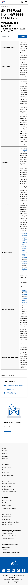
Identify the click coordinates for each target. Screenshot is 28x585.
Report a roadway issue (9, 524)
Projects (5, 481)
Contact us (6, 514)
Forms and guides (7, 470)
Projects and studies (8, 489)
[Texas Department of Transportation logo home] (8, 2)
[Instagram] (18, 570)
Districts (4, 451)
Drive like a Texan (7, 500)
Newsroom (5, 459)
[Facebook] (23, 570)
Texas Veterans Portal (8, 538)
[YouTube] (8, 570)
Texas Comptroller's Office (10, 533)
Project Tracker (6, 486)
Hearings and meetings (8, 484)
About (4, 448)
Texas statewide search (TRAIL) (11, 552)
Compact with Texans (14, 583)
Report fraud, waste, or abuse (10, 522)
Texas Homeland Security (9, 536)
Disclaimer (7, 579)
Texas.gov (5, 550)
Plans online (5, 472)
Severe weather (6, 505)
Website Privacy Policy (13, 581)
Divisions (4, 453)
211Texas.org (6, 547)
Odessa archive (5, 6)
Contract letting (6, 467)
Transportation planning (9, 492)
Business (5, 465)
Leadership (5, 456)
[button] (22, 2)
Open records (6, 519)
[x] (3, 570)
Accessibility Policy (17, 579)
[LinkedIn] (13, 570)
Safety (5, 498)
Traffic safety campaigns (9, 508)
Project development (8, 475)
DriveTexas (5, 503)
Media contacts (6, 517)
